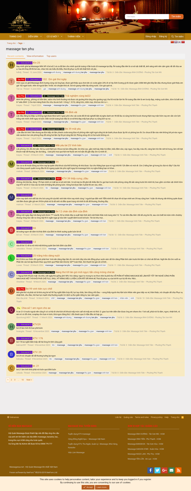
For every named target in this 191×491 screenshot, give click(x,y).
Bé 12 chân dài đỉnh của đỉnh (54, 211)
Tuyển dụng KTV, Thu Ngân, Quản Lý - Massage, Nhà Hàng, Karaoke (93, 445)
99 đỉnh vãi (47, 112)
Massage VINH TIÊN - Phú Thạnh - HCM (144, 439)
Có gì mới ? (53, 36)
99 (40, 161)
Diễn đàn (33, 36)
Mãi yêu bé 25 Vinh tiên (51, 145)
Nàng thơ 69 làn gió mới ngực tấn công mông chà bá (67, 272)
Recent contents (15, 56)
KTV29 (31, 324)
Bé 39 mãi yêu (49, 128)
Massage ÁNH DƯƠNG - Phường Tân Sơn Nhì (142, 72)
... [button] (18, 380)
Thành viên (73, 36)
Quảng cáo (128, 417)
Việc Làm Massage (76, 452)
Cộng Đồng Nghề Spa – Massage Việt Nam (86, 439)
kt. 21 (30, 365)
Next (28, 380)
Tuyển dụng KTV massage (79, 434)
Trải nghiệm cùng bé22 (54, 95)
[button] (40, 36)
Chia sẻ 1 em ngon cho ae (33, 307)
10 (22, 380)
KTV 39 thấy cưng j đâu (54, 178)
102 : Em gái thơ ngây (42, 79)
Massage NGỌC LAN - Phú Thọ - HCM (144, 454)
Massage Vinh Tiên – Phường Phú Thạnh (140, 105)
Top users (51, 56)
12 (28, 241)
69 (28, 194)
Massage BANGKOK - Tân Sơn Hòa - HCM (145, 444)
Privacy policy (156, 417)
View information (35, 56)
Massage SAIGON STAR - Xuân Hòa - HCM (146, 449)
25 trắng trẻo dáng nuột (40, 255)
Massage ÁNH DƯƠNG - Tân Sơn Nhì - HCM (146, 434)
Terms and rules (142, 417)
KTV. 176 (32, 338)
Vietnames (14, 417)
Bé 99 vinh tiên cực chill (34, 288)
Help (167, 417)
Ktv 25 (30, 62)
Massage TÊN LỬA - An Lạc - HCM (142, 459)
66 (28, 227)
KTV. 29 (31, 352)
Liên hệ (118, 417)
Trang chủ (15, 36)
